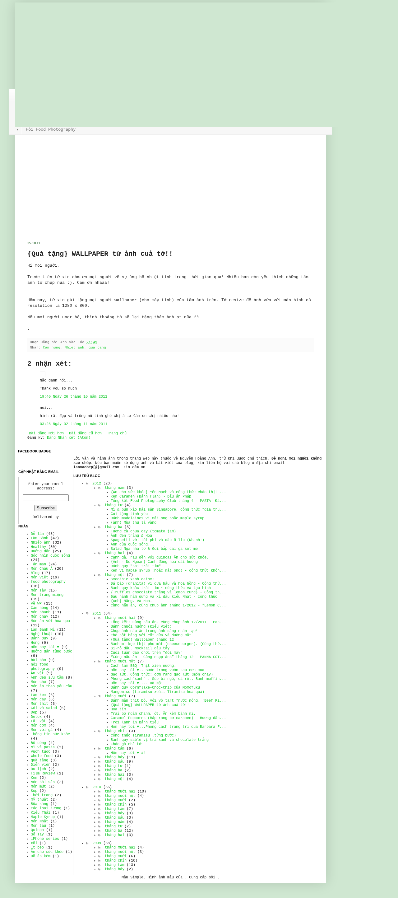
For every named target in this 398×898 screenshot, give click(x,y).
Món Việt (39, 577)
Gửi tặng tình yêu (129, 514)
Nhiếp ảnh (74, 347)
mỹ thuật (39, 799)
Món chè (38, 682)
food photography (48, 582)
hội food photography (43, 666)
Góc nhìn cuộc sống (50, 556)
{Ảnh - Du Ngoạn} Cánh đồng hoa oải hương (154, 562)
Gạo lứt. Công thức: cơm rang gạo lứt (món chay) (162, 674)
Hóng (35, 643)
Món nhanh (40, 612)
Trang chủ (117, 433)
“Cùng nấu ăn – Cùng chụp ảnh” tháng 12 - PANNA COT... (168, 657)
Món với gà (42, 730)
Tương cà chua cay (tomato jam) (143, 531)
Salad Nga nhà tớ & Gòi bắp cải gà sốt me (154, 549)
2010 (96, 787)
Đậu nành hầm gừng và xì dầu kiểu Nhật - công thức (164, 597)
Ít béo (37, 847)
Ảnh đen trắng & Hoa (131, 536)
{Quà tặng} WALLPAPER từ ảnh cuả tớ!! (150, 705)
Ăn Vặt (37, 673)
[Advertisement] (170, 194)
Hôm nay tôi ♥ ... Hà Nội (137, 683)
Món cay (38, 699)
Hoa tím (118, 709)
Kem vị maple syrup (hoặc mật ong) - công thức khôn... (168, 570)
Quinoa (37, 830)
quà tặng (97, 347)
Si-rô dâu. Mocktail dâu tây (140, 648)
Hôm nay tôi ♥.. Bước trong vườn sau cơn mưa (157, 670)
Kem (34, 778)
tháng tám (114, 748)
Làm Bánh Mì (43, 630)
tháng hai (114, 553)
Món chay (39, 617)
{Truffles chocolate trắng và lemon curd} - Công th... (168, 592)
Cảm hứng (51, 347)
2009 (96, 843)
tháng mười (116, 696)
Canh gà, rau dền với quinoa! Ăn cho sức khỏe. (160, 557)
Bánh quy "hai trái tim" (136, 566)
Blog (35, 573)
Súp (34, 791)
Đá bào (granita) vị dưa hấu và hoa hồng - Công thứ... (168, 584)
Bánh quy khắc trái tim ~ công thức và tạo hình (161, 588)
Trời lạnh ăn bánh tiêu (135, 722)
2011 (96, 613)
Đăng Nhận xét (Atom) (68, 438)
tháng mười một (120, 661)
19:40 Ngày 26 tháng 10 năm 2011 (73, 397)
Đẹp (34, 712)
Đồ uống (38, 743)
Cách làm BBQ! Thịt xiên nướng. (143, 666)
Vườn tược (40, 752)
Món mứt (38, 786)
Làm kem (38, 695)
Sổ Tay (37, 834)
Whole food (42, 756)
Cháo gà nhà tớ (126, 744)
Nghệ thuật (42, 634)
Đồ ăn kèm (40, 856)
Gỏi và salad (44, 708)
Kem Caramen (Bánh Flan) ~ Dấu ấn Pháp (151, 496)
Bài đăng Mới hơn (46, 433)
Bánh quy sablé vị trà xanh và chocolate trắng (160, 740)
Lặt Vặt (38, 721)
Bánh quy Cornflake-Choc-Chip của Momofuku (155, 687)
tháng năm (114, 488)
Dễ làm (37, 534)
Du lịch (38, 769)
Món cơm (38, 725)
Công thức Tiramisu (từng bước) (143, 735)
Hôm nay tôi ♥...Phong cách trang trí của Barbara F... (168, 727)
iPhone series (45, 839)
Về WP (36, 603)
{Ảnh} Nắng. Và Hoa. (131, 601)
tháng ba (113, 527)
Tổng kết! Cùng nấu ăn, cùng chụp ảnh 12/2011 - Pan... (168, 622)
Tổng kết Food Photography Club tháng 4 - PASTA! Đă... (168, 501)
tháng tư (113, 505)
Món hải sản (43, 782)
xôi (34, 843)
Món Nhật (39, 821)
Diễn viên (40, 765)
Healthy (38, 547)
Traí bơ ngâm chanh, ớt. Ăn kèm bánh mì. (153, 714)
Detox (36, 717)
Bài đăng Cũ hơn (85, 433)
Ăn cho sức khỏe (47, 852)
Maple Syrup (43, 817)
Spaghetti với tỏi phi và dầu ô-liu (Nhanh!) (157, 540)
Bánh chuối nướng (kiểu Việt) (141, 626)
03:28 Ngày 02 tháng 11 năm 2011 (73, 424)
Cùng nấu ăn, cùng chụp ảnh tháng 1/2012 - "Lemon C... (168, 605)
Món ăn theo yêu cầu (51, 686)
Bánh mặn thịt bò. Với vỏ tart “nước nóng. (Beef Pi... (168, 701)
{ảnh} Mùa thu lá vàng (133, 523)
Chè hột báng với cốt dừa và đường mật (151, 635)
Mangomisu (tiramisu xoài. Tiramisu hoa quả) (157, 692)
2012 (96, 483)
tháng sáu (114, 762)
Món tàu (38, 826)
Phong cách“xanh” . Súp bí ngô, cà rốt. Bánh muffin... (168, 679)
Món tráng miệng (47, 595)
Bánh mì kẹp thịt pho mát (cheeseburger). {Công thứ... (168, 644)
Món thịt (39, 704)
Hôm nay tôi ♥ (45, 647)
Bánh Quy (39, 638)
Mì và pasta (43, 747)
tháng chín (116, 731)
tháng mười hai (120, 618)
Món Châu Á (42, 569)
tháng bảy (114, 757)
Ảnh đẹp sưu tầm (47, 678)
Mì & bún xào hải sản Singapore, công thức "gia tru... (168, 509)
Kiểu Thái (40, 813)
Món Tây (38, 590)
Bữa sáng (39, 804)
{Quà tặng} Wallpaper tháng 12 (142, 640)
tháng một (114, 575)
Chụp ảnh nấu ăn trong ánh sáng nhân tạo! (154, 631)
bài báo (38, 660)
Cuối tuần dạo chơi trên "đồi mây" (147, 653)
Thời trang (42, 795)
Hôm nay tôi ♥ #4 (128, 753)
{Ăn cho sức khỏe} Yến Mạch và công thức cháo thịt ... (168, 492)
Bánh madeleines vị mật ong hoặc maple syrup (157, 518)
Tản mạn (38, 564)
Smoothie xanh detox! (132, 579)
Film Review (43, 773)
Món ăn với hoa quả (50, 621)
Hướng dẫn (40, 551)
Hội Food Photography (51, 129)
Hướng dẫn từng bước (51, 651)
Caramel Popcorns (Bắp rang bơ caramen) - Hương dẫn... (168, 718)
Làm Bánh (39, 538)
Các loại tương (46, 808)
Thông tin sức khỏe (50, 734)
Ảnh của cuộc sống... (132, 544)
